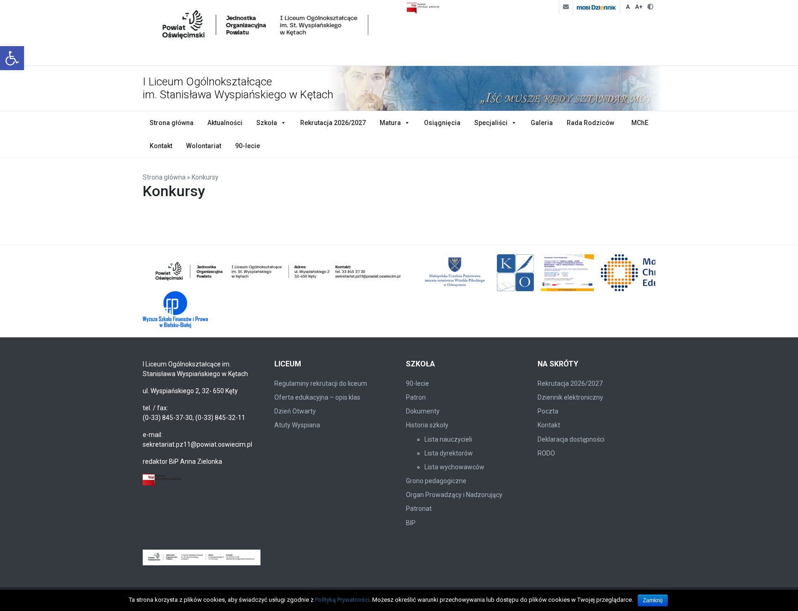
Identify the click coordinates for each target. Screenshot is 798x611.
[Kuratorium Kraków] (515, 272)
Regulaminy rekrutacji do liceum (320, 383)
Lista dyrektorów (448, 453)
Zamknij (653, 600)
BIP (411, 523)
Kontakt (161, 146)
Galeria (542, 122)
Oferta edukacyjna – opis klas (317, 397)
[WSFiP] (175, 309)
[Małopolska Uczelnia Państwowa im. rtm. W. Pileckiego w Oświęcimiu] (456, 272)
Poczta (548, 411)
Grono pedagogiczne (436, 481)
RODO (546, 453)
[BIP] (162, 480)
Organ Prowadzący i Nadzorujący (454, 494)
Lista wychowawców (454, 467)
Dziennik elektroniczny (570, 397)
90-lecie (247, 146)
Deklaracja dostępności (571, 439)
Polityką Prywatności (342, 599)
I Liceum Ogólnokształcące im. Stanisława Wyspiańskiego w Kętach (238, 88)
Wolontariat (203, 146)
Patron (416, 397)
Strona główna (171, 122)
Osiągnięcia (442, 122)
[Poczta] (566, 7)
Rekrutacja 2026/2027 (333, 122)
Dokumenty (423, 411)
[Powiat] (279, 272)
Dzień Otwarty (295, 411)
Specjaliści (491, 122)
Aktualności (224, 122)
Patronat (419, 508)
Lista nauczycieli (448, 439)
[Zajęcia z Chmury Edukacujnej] (567, 272)
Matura (390, 122)
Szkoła (266, 122)
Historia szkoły (427, 425)
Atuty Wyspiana (297, 425)
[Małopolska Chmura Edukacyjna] (648, 272)
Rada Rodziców (590, 122)
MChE (639, 122)
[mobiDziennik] (596, 7)
